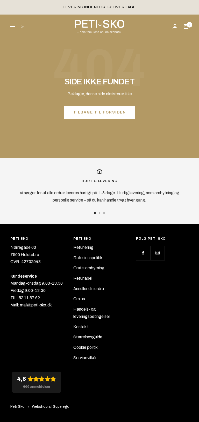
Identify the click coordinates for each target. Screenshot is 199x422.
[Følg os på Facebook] (143, 253)
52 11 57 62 (29, 298)
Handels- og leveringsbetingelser (91, 313)
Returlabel (82, 278)
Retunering (83, 247)
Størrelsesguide (87, 337)
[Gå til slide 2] (99, 213)
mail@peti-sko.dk (36, 305)
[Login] (175, 26)
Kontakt (80, 327)
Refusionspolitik (87, 258)
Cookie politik (85, 347)
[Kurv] (186, 26)
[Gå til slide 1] (95, 213)
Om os (79, 299)
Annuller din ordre (88, 288)
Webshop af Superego (50, 406)
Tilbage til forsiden (99, 112)
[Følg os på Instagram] (157, 253)
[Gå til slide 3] (104, 213)
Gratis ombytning (88, 268)
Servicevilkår (85, 358)
